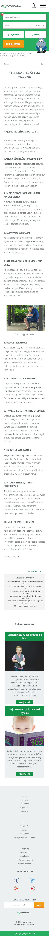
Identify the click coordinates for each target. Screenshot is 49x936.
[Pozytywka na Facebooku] (17, 880)
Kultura (29, 53)
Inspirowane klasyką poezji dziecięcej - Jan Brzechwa (25, 592)
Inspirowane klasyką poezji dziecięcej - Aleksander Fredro (25, 582)
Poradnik (21, 53)
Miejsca (24, 830)
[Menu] (43, 5)
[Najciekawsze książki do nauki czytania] (24, 745)
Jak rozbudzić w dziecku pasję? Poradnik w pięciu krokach (25, 602)
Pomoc (24, 822)
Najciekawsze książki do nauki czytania (24, 711)
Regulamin (24, 856)
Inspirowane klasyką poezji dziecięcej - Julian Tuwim (25, 587)
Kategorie (33, 571)
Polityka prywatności (24, 860)
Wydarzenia (24, 833)
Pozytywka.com (5, 53)
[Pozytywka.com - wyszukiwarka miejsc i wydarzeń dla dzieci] (11, 6)
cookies (29, 933)
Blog (14, 53)
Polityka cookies (24, 863)
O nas (24, 796)
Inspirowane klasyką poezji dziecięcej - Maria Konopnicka (25, 597)
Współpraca (24, 807)
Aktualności (24, 826)
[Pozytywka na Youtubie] (32, 889)
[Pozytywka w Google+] (17, 889)
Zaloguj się (25, 848)
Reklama (24, 811)
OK (34, 933)
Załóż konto (24, 852)
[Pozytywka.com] (24, 912)
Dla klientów (24, 803)
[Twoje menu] (34, 5)
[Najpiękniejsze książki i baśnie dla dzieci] (24, 670)
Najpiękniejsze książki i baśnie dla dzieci (24, 636)
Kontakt (24, 800)
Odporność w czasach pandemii (25, 606)
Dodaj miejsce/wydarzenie (24, 837)
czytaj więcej (24, 702)
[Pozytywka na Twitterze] (32, 880)
